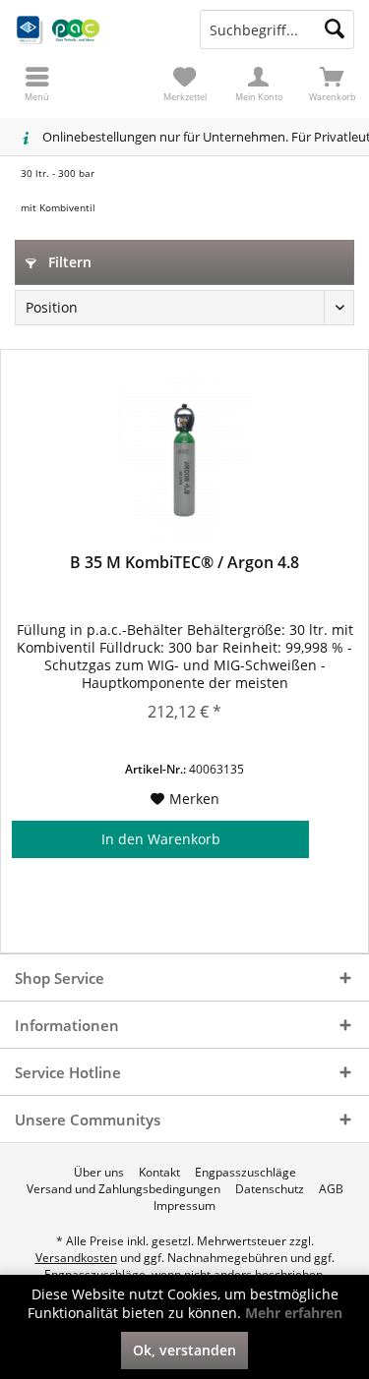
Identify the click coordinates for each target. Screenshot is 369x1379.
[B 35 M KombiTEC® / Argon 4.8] (184, 459)
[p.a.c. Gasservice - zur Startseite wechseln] (92, 29)
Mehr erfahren (293, 1312)
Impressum (184, 1206)
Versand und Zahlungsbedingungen (123, 1189)
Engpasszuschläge (245, 1172)
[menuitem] (332, 83)
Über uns (99, 1172)
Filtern (68, 262)
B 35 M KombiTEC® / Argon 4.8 (184, 562)
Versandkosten (76, 1257)
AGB (331, 1189)
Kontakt (159, 1172)
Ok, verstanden (184, 1350)
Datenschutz (269, 1189)
